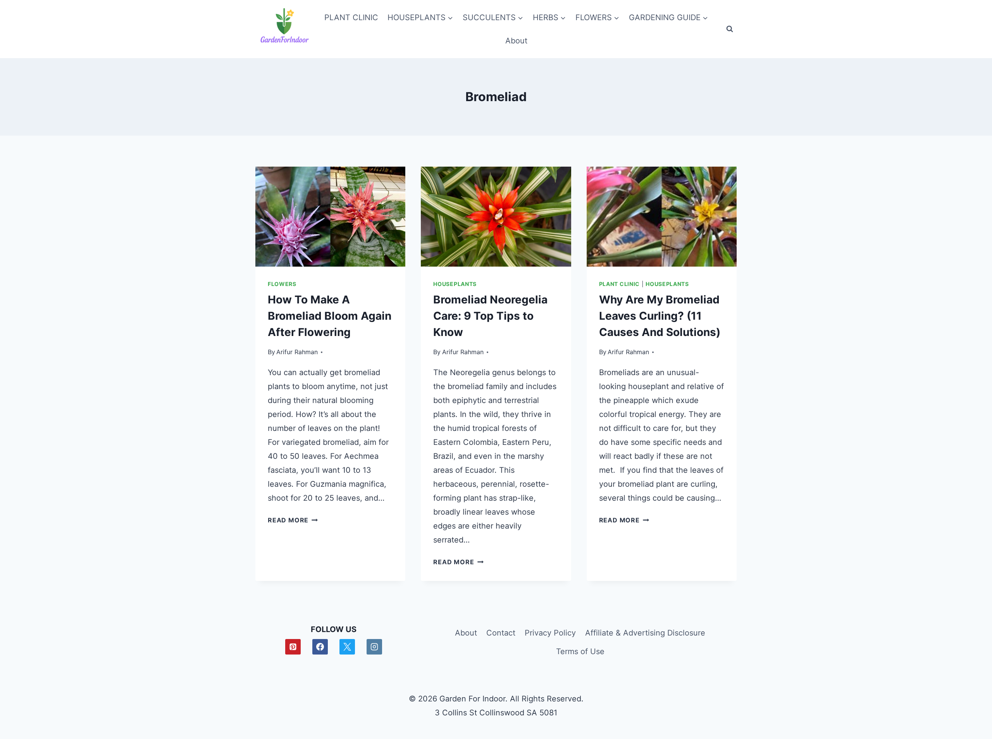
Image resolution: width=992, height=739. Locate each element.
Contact (500, 632)
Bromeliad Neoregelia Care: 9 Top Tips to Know (490, 316)
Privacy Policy (550, 632)
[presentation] (330, 217)
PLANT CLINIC (351, 17)
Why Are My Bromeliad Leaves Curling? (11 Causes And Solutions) (659, 316)
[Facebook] (320, 647)
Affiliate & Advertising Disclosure (645, 632)
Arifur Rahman (297, 352)
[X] (347, 647)
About (516, 40)
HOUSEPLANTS (455, 284)
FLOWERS (282, 284)
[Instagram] (374, 647)
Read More (293, 520)
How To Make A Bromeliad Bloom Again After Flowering (329, 316)
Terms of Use (580, 651)
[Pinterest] (293, 647)
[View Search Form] (730, 29)
